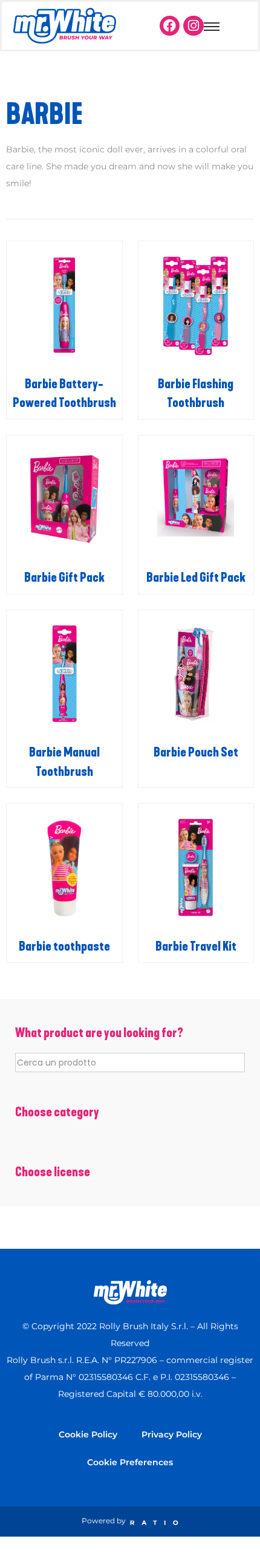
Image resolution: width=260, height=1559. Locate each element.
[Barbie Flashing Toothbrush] (196, 305)
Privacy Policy (171, 1434)
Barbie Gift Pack (64, 577)
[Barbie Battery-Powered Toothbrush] (64, 305)
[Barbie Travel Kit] (196, 867)
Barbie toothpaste (64, 946)
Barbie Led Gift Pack (195, 577)
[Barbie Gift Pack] (64, 499)
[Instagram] (193, 26)
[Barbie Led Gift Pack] (196, 499)
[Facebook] (170, 26)
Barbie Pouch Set (196, 752)
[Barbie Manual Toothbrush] (64, 674)
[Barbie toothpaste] (64, 867)
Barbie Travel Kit (195, 946)
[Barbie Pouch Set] (196, 674)
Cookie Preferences (130, 1462)
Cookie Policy (88, 1434)
